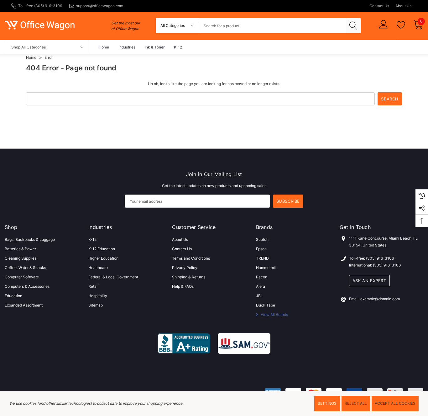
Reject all (356, 403)
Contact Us (379, 5)
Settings (327, 403)
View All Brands (274, 314)
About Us (403, 5)
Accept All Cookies (395, 403)
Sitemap (95, 305)
